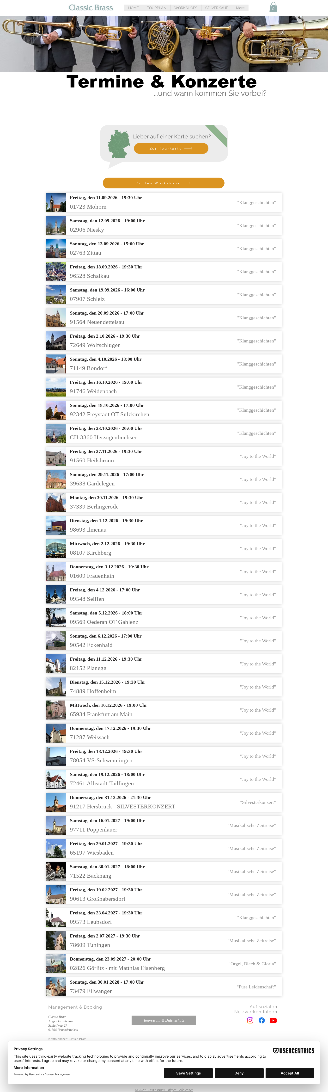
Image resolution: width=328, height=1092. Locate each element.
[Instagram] (250, 1020)
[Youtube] (273, 1020)
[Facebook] (262, 1020)
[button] (156, 8)
